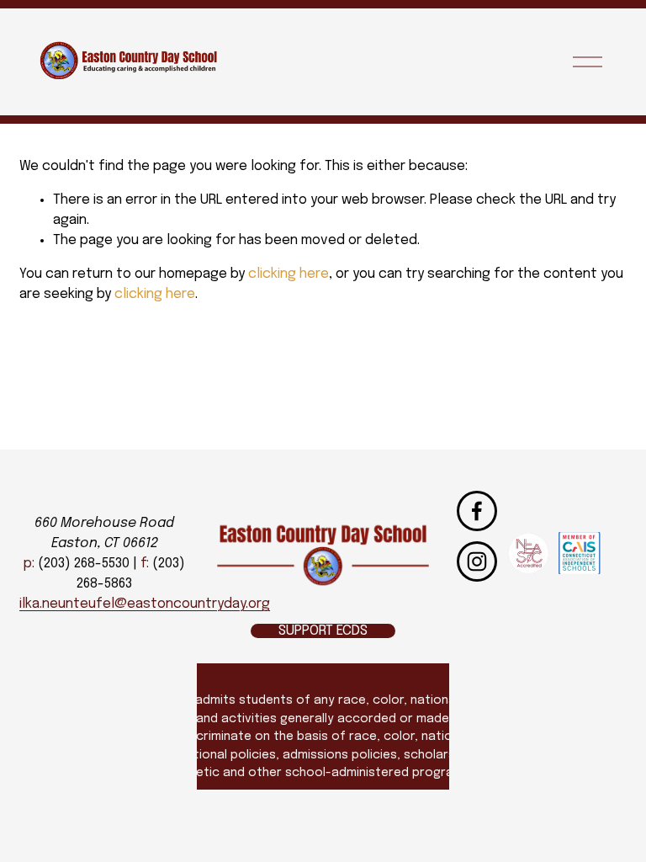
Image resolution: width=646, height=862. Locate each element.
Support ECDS (323, 631)
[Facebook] (477, 511)
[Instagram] (477, 561)
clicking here (288, 274)
